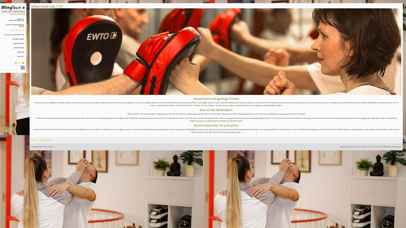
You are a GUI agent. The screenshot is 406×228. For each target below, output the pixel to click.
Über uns (20, 52)
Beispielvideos (19, 43)
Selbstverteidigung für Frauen (15, 25)
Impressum (34, 140)
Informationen (18, 39)
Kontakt (20, 56)
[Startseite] (13, 10)
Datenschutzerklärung (46, 140)
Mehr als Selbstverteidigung (16, 19)
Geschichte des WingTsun (14, 35)
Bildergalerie (19, 48)
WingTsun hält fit (17, 30)
